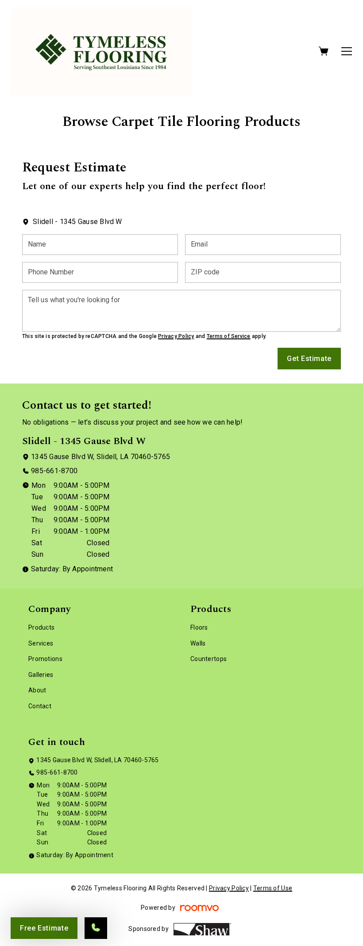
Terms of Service (229, 336)
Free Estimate (44, 928)
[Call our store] (96, 928)
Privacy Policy (176, 336)
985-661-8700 (54, 471)
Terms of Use (272, 888)
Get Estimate (309, 358)
